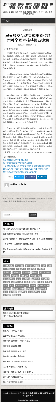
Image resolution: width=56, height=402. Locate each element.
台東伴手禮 (21, 269)
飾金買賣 (7, 295)
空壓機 (16, 313)
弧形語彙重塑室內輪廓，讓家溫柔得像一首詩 (20, 234)
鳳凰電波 (16, 295)
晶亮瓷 (6, 275)
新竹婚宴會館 (45, 272)
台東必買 (41, 269)
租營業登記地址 (22, 285)
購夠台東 (29, 288)
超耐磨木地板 (41, 288)
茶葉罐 (19, 316)
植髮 (18, 279)
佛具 (44, 265)
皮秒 (11, 285)
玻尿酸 (48, 282)
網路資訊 (6, 356)
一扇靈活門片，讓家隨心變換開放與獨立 (19, 244)
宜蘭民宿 (16, 272)
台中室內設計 (9, 269)
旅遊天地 (6, 341)
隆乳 (5, 292)
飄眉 (43, 292)
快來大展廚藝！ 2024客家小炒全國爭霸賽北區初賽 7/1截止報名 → (29, 199)
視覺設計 (6, 361)
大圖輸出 (7, 272)
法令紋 (6, 282)
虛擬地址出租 (18, 288)
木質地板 (14, 275)
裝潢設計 (6, 351)
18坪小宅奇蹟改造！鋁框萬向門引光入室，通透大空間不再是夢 (28, 239)
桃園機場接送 (35, 275)
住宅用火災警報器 (32, 265)
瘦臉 (5, 285)
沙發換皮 (45, 279)
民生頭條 (26, 279)
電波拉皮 (22, 292)
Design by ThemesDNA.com (28, 400)
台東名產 (31, 269)
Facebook (31, 177)
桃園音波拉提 (9, 279)
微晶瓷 (35, 272)
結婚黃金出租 (43, 285)
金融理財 (28, 30)
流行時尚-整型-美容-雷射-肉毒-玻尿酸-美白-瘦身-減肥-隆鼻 (28, 6)
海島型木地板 (16, 282)
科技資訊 (6, 331)
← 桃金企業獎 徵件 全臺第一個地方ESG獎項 (18, 201)
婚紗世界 (6, 382)
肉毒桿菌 (7, 288)
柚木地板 (24, 275)
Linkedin (43, 177)
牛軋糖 (40, 282)
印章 (50, 265)
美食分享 (6, 367)
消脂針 (27, 282)
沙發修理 (35, 279)
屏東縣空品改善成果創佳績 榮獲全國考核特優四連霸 (28, 38)
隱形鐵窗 (13, 292)
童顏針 (33, 285)
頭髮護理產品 (34, 292)
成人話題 (6, 377)
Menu (8, 20)
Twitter (20, 177)
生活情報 (6, 336)
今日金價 (19, 265)
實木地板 (26, 272)
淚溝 (34, 282)
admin (22, 45)
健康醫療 (6, 346)
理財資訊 (6, 372)
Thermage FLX (8, 265)
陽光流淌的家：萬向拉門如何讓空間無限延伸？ (21, 229)
